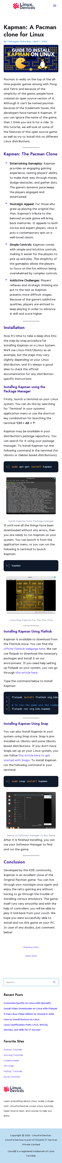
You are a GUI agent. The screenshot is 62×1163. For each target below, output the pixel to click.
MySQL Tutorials (13, 1071)
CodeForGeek (11, 1060)
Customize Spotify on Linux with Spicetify (27, 1003)
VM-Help (9, 1065)
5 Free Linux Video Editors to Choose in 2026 (29, 1013)
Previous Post (31, 947)
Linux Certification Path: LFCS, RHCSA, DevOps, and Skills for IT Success (26, 1027)
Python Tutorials (13, 1049)
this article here (26, 672)
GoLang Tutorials (13, 1055)
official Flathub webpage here (24, 649)
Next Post (31, 955)
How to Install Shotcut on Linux (21, 1019)
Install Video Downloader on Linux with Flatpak (30, 1008)
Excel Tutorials (12, 1076)
